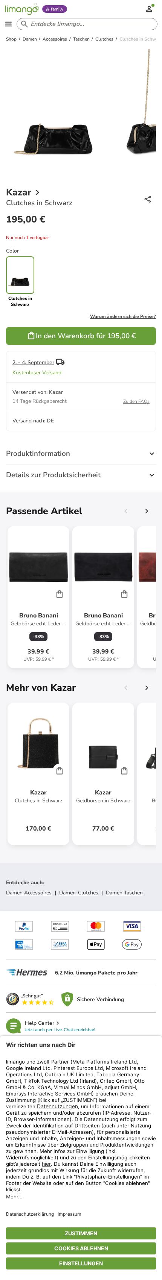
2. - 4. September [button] (33, 362)
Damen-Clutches (78, 892)
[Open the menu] (8, 24)
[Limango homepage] (22, 9)
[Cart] (59, 594)
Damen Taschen (124, 892)
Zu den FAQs (136, 401)
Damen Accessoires (29, 892)
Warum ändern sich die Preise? (123, 316)
